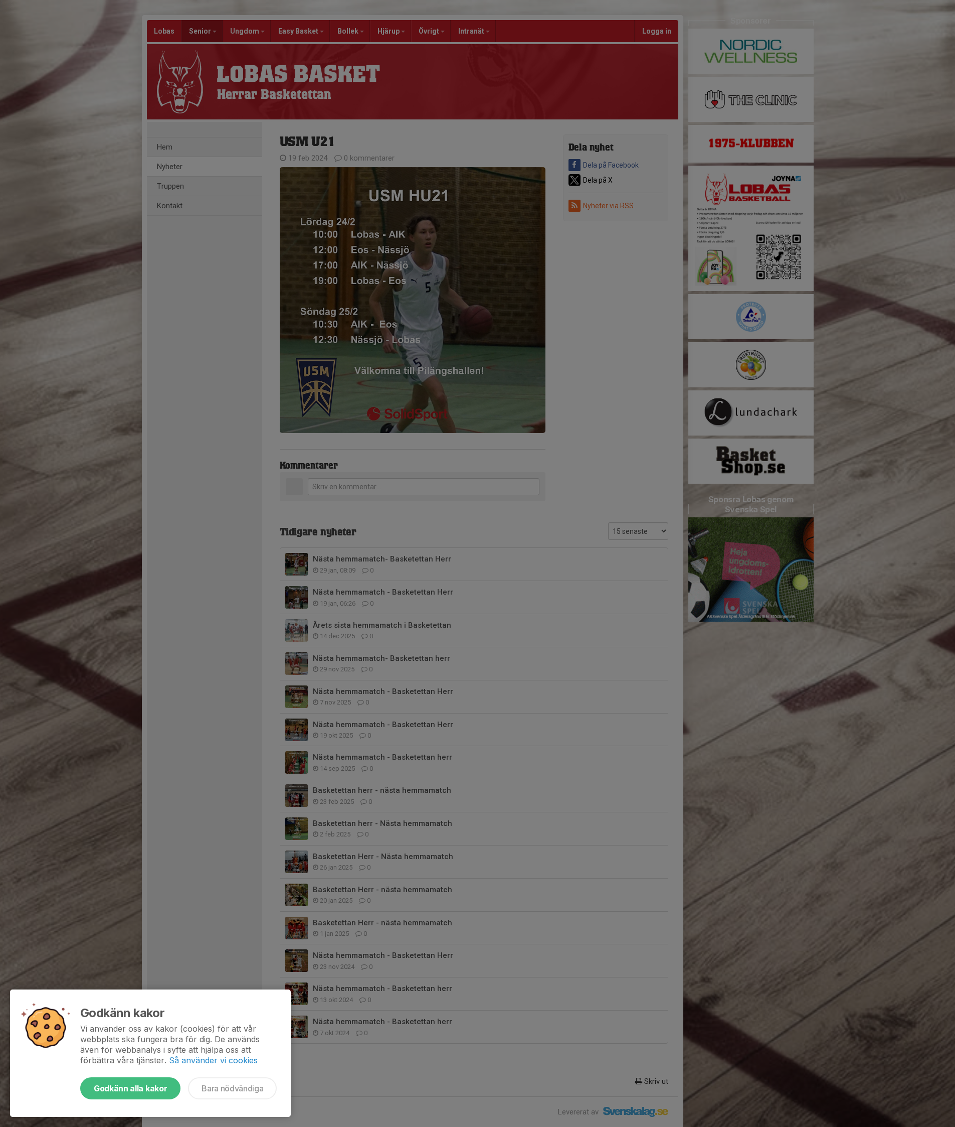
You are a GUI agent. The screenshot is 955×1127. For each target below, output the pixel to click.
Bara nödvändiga (232, 1088)
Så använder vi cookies (213, 1060)
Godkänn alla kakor (130, 1088)
